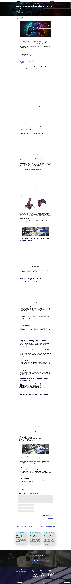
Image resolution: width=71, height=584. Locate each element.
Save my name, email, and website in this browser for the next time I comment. (29, 513)
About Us (50, 571)
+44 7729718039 (52, 574)
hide (26, 54)
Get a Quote (35, 560)
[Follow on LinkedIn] (20, 14)
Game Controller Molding (20, 18)
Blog (32, 1)
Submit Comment (51, 518)
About (35, 1)
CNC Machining (34, 571)
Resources (42, 570)
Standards (42, 573)
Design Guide (42, 574)
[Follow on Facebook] (16, 14)
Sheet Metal (34, 572)
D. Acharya (19, 10)
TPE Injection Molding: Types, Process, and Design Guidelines (20, 536)
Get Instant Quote (44, 231)
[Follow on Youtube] (19, 14)
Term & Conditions (43, 575)
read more (18, 543)
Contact (39, 1)
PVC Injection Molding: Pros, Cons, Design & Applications (35, 536)
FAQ (41, 576)
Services (28, 1)
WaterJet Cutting (35, 574)
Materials (42, 572)
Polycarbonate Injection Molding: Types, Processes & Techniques (49, 536)
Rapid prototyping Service (36, 576)
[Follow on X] (17, 14)
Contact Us (50, 572)
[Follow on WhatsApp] (22, 577)
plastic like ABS (31, 157)
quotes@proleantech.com (53, 575)
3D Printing (34, 573)
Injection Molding (20, 17)
